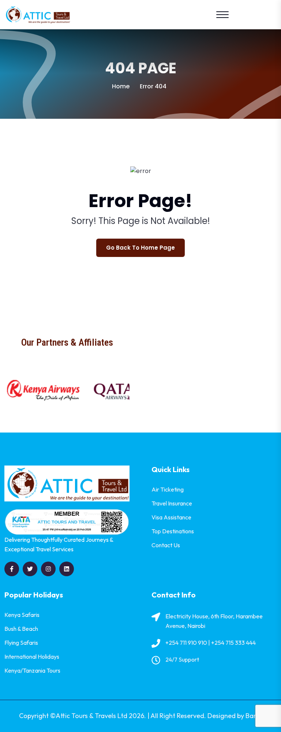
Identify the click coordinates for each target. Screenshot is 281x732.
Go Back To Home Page (140, 247)
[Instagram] (48, 569)
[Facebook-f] (11, 569)
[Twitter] (30, 569)
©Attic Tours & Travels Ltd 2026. (98, 715)
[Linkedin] (66, 569)
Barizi (254, 715)
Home (121, 86)
